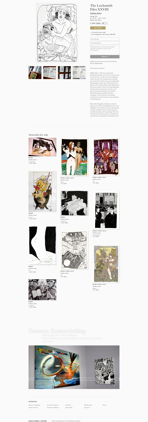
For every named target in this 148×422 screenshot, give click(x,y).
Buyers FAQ (69, 407)
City (93, 181)
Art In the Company (52, 405)
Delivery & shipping (34, 405)
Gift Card (68, 405)
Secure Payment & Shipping (38, 421)
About (104, 405)
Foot (30, 270)
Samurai (31, 217)
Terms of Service (33, 407)
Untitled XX (63, 221)
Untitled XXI (32, 161)
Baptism (95, 288)
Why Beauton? (88, 405)
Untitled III (31, 305)
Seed (62, 275)
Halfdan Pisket (95, 13)
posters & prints (65, 178)
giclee (72, 178)
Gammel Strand (96, 235)
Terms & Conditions (53, 407)
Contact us (87, 407)
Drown (62, 182)
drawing (31, 157)
